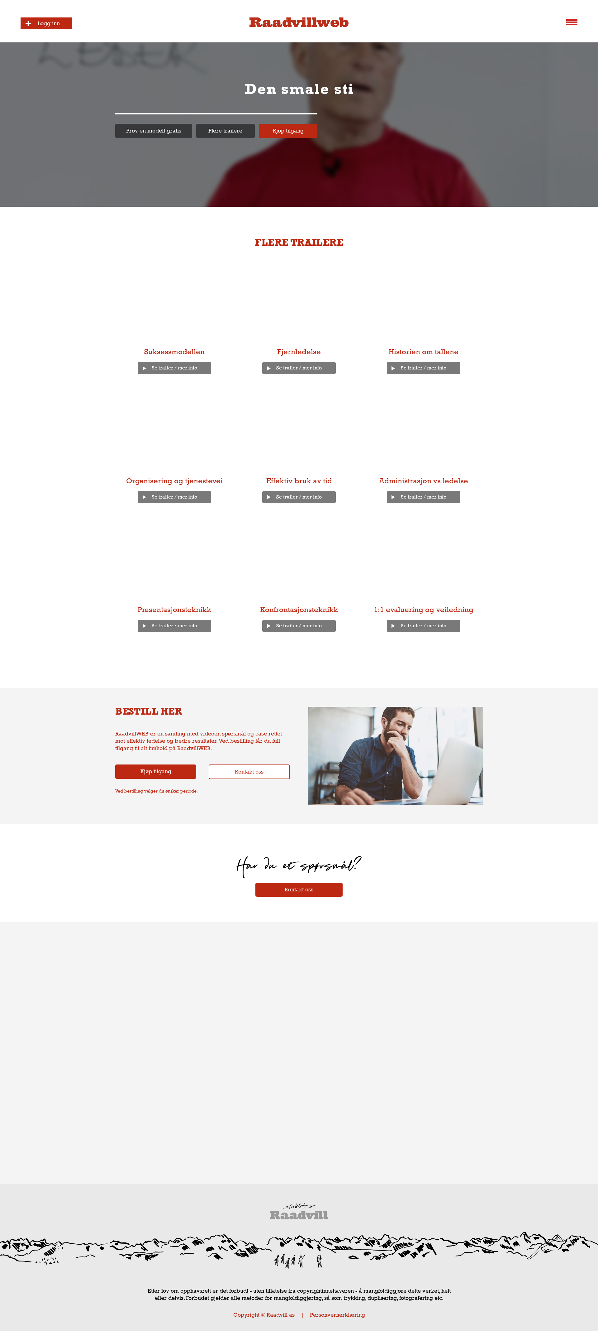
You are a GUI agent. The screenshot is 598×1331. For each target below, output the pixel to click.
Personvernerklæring (337, 1315)
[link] (153, 131)
